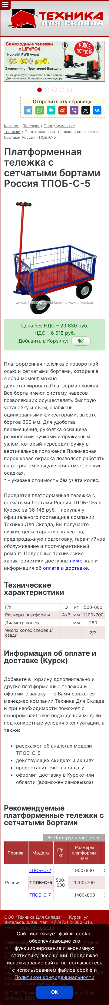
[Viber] (74, 110)
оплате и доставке (65, 568)
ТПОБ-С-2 (40, 870)
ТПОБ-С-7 (40, 894)
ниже (76, 561)
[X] (86, 110)
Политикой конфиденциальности (54, 977)
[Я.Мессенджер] (51, 110)
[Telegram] (28, 110)
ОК (54, 992)
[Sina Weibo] (63, 110)
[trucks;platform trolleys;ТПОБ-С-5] (81, 341)
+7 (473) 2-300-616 (71, 922)
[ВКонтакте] (97, 110)
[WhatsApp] (40, 110)
